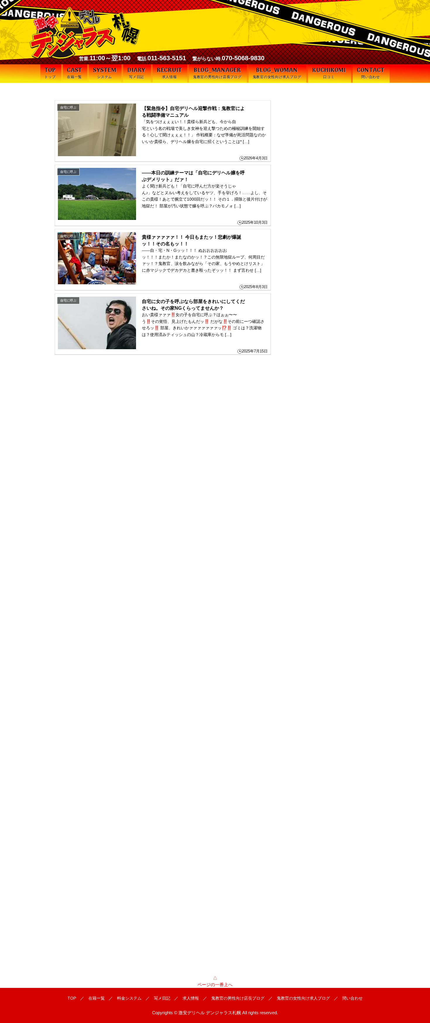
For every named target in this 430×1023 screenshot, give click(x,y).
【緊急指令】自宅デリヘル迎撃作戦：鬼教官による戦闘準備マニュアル (193, 112)
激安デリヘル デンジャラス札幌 (209, 1012)
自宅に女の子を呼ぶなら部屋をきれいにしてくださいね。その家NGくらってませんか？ (193, 305)
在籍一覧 (96, 998)
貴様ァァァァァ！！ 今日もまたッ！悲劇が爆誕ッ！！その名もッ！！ (191, 240)
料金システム (129, 998)
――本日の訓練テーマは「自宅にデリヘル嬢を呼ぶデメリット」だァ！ (193, 176)
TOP (72, 998)
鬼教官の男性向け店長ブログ (237, 998)
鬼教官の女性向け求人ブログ (303, 998)
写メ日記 (162, 998)
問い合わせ (352, 998)
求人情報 (191, 998)
